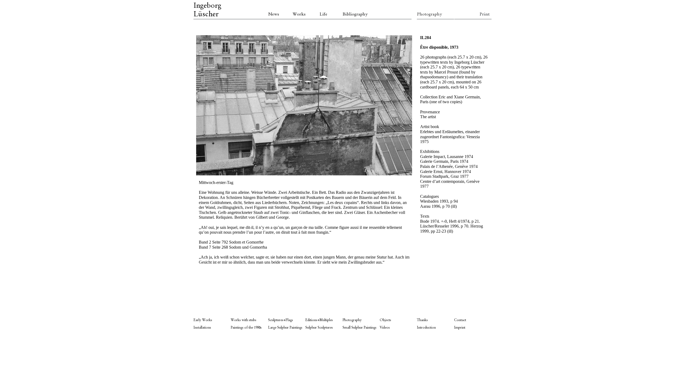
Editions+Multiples (319, 320)
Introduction (426, 327)
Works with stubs (243, 320)
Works (299, 14)
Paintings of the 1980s (246, 327)
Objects (385, 320)
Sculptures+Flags (280, 320)
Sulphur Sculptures (319, 327)
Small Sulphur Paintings (359, 327)
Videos (385, 327)
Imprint (459, 327)
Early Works (202, 320)
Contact (460, 320)
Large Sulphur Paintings (285, 327)
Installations (202, 327)
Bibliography (355, 14)
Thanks (422, 320)
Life (323, 14)
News (273, 14)
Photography (429, 14)
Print (485, 14)
